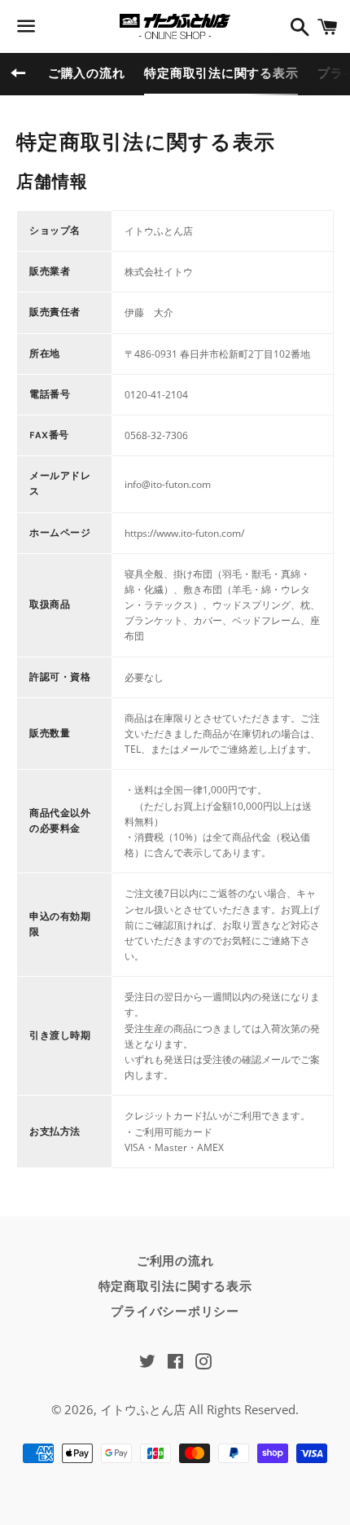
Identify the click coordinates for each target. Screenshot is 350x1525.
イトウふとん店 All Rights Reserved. (199, 1409)
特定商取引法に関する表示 (221, 73)
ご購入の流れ (86, 73)
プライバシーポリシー (175, 1311)
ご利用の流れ (175, 1261)
